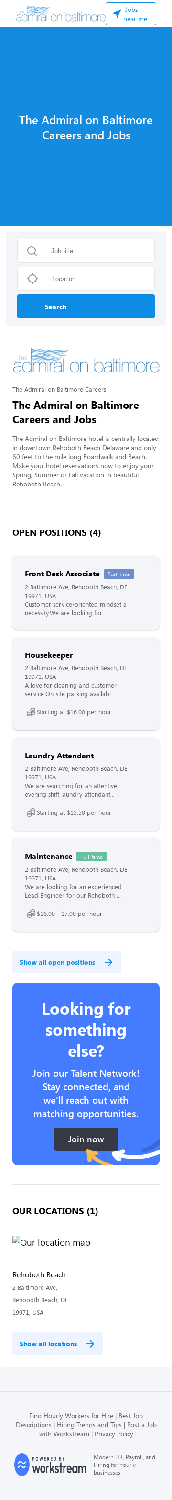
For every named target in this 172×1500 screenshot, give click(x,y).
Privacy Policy (114, 1433)
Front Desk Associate (62, 573)
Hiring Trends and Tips (89, 1424)
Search (55, 306)
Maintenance (49, 856)
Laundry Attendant (59, 755)
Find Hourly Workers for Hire (71, 1415)
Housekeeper (49, 655)
